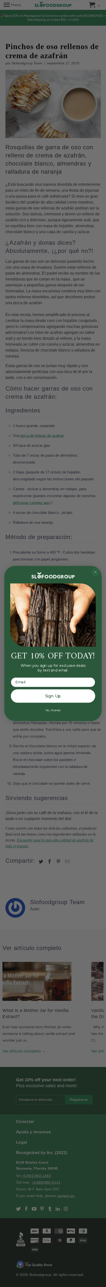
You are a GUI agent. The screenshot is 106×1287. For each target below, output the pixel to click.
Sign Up (53, 696)
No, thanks (53, 710)
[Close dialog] (95, 572)
